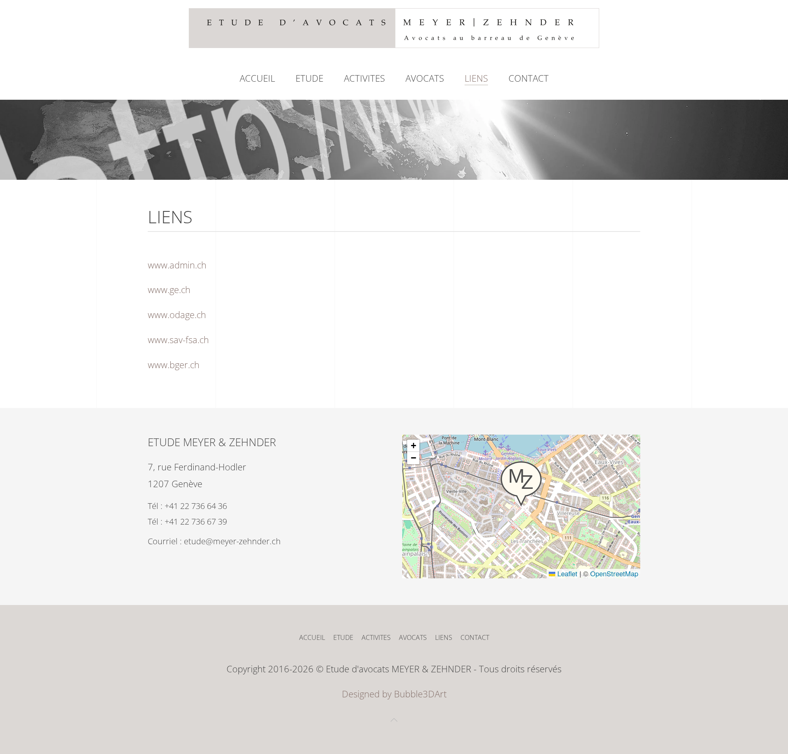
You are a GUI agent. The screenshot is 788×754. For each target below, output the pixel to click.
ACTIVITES (364, 78)
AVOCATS (413, 637)
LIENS (476, 78)
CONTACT (529, 78)
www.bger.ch (173, 364)
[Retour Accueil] (394, 28)
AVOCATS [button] (424, 78)
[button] (521, 483)
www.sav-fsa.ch (178, 339)
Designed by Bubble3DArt (394, 694)
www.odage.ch (177, 314)
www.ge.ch (169, 289)
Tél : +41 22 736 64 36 (187, 505)
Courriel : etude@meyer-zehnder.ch (214, 541)
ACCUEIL (257, 78)
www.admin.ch (177, 265)
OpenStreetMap (614, 573)
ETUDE (309, 78)
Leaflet (566, 573)
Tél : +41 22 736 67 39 (187, 521)
